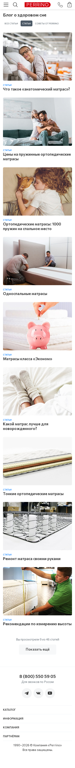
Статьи (26, 23)
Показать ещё (38, 649)
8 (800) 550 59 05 (37, 676)
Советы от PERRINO (47, 23)
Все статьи (11, 23)
